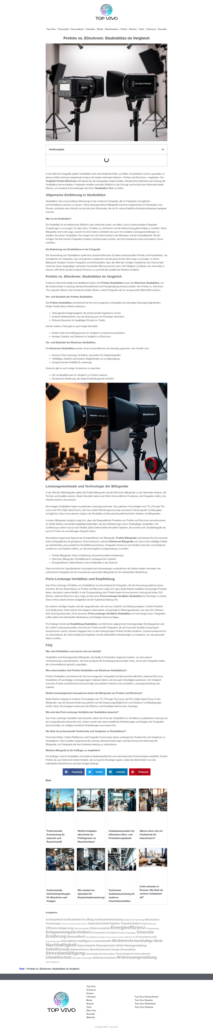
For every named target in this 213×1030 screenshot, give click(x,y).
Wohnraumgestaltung (137, 957)
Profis (124, 29)
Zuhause (151, 29)
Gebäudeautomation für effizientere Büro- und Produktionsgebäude (122, 834)
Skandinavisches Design (105, 949)
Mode (100, 29)
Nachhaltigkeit (61, 944)
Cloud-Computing (68, 924)
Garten (90, 993)
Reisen (133, 29)
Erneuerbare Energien (104, 932)
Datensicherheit (98, 923)
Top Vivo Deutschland (146, 996)
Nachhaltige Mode (148, 941)
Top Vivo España (144, 1000)
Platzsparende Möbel (110, 945)
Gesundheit (77, 29)
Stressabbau (128, 949)
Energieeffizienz (128, 927)
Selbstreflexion (79, 949)
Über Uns (91, 1010)
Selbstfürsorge (58, 949)
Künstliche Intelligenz (76, 941)
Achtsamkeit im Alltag (78, 919)
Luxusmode (102, 941)
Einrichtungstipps (82, 928)
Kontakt (162, 29)
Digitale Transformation (125, 923)
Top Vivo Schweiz (144, 1007)
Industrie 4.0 (129, 937)
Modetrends (122, 941)
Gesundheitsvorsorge (95, 937)
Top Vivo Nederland (145, 1003)
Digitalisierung (149, 924)
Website (90, 1017)
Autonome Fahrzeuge (134, 920)
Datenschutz (82, 924)
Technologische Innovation (100, 953)
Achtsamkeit (54, 919)
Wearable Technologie (82, 958)
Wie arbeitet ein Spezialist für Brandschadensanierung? (92, 894)
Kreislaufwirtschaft (146, 937)
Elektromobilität (100, 928)
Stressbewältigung (65, 953)
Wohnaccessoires (104, 957)
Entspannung (152, 928)
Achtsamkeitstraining (109, 919)
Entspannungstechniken (68, 932)
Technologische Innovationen (133, 953)
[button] (163, 149)
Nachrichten (111, 29)
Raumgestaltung (136, 945)
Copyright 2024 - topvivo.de (106, 1027)
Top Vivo (51, 29)
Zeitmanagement (53, 962)
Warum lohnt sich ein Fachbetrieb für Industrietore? (151, 834)
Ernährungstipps (127, 932)
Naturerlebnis (86, 945)
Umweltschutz (59, 957)
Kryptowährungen (53, 941)
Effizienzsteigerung (59, 928)
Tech (141, 29)
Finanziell (63, 29)
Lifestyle (90, 29)
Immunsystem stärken (115, 937)
